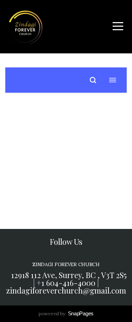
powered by (66, 313)
